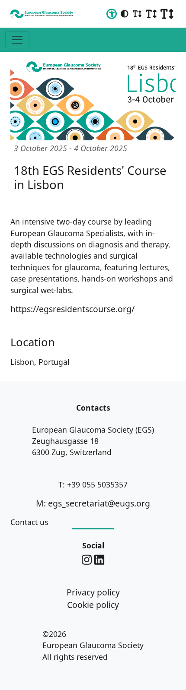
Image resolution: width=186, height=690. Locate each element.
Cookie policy (93, 605)
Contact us (29, 522)
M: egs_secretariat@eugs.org (93, 503)
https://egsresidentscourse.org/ (72, 309)
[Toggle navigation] (17, 39)
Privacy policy (93, 592)
